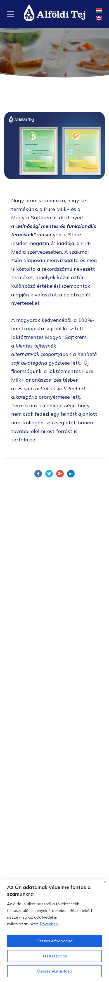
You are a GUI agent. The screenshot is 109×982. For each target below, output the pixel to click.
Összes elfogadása (55, 940)
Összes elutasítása (54, 971)
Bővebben (49, 923)
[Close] (105, 882)
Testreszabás (54, 956)
